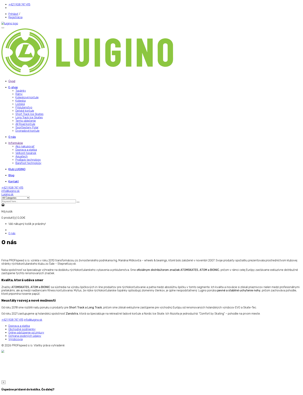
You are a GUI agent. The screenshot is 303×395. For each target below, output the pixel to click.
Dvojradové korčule (27, 130)
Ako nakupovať (24, 146)
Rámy (19, 94)
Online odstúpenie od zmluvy (26, 332)
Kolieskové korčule (27, 97)
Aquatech (21, 156)
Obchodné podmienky (22, 329)
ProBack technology (28, 159)
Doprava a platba (26, 149)
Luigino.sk (7, 194)
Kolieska (20, 100)
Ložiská (20, 104)
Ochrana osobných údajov (24, 336)
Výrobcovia (15, 339)
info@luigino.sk (10, 191)
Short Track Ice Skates (29, 114)
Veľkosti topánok (25, 153)
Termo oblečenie (25, 120)
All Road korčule (25, 124)
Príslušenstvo (23, 107)
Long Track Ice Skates (29, 117)
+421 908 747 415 (19, 4)
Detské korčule (24, 110)
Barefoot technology (28, 163)
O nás (11, 233)
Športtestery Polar (26, 127)
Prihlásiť (13, 14)
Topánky (20, 90)
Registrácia (15, 17)
